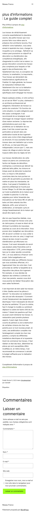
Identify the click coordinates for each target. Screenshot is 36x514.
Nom (5, 452)
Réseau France (7, 4)
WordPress (24, 510)
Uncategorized (26, 380)
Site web (6, 471)
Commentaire (8, 429)
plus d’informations (9, 367)
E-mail (6, 462)
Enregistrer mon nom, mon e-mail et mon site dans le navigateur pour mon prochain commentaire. (19, 483)
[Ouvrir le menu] (32, 4)
